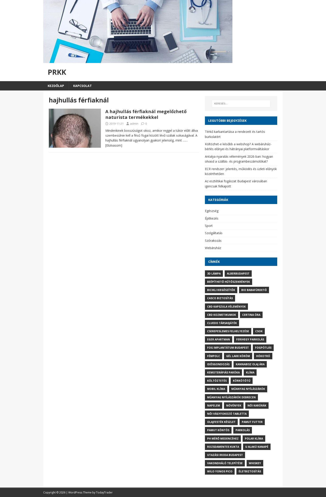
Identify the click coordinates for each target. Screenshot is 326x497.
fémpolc (213, 356)
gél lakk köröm (238, 356)
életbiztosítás (250, 471)
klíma (250, 372)
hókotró (263, 356)
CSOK (259, 331)
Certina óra (251, 315)
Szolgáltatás (213, 233)
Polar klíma (254, 438)
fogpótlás (263, 348)
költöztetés (217, 381)
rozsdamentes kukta (223, 447)
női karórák (256, 405)
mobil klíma (216, 389)
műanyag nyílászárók (248, 389)
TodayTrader (104, 492)
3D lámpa (214, 273)
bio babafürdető (254, 290)
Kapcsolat (82, 86)
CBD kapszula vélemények (226, 306)
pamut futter (252, 422)
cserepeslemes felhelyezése (228, 331)
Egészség (211, 211)
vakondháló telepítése (225, 463)
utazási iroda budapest (225, 455)
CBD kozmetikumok (221, 315)
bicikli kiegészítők (221, 290)
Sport (209, 226)
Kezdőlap (56, 86)
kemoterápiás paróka (223, 372)
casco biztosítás (220, 298)
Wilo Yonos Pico (219, 471)
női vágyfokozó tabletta (227, 414)
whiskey (255, 463)
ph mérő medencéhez (223, 438)
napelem (213, 405)
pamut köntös (218, 430)
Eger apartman (218, 339)
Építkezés (211, 218)
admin (134, 124)
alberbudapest (238, 273)
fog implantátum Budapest (228, 348)
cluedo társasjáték (222, 323)
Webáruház (213, 248)
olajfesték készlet (221, 422)
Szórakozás (213, 240)
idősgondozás (218, 364)
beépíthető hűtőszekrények (228, 282)
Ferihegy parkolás (250, 339)
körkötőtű (241, 381)
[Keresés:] (241, 103)
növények (233, 405)
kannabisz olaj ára (250, 364)
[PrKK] (137, 60)
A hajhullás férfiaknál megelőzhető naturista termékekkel (146, 114)
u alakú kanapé (256, 447)
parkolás (243, 430)
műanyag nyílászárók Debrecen (231, 397)
